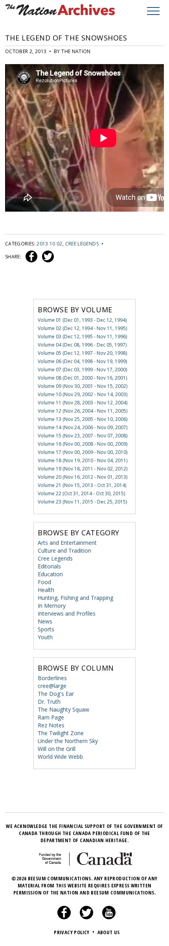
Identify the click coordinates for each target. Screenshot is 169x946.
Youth (45, 637)
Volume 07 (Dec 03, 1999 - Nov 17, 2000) (82, 369)
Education (50, 574)
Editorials (49, 566)
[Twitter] (86, 917)
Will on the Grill (56, 748)
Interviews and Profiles (67, 613)
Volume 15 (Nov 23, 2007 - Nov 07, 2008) (82, 435)
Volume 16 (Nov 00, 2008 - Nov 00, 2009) (82, 444)
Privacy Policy (74, 932)
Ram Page (51, 717)
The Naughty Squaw (63, 709)
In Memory (52, 605)
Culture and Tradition (64, 550)
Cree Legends (82, 243)
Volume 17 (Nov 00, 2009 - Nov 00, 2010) (82, 452)
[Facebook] (64, 917)
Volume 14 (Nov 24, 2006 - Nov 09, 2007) (82, 427)
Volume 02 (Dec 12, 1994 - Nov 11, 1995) (82, 328)
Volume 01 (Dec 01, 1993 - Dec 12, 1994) (82, 320)
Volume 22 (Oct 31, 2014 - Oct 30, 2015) (81, 493)
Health (46, 590)
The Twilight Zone (61, 733)
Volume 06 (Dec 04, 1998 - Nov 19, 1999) (82, 361)
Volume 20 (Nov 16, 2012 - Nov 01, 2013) (82, 477)
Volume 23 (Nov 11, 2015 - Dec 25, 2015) (82, 501)
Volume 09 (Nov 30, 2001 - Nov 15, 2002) (82, 386)
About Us (108, 932)
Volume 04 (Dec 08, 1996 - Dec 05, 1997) (82, 344)
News (45, 621)
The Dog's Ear (56, 693)
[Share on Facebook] (30, 256)
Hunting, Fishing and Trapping (75, 597)
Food (44, 582)
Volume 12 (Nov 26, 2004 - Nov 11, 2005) (82, 411)
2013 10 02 (49, 243)
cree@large (52, 686)
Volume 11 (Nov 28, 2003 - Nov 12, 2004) (82, 402)
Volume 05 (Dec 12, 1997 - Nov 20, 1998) (82, 353)
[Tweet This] (46, 256)
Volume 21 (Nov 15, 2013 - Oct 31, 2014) (82, 485)
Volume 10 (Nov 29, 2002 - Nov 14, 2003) (82, 394)
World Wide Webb (60, 756)
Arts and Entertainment (67, 542)
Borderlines (52, 678)
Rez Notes (51, 725)
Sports (46, 629)
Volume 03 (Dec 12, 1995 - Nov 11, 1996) (82, 336)
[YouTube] (108, 917)
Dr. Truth (49, 701)
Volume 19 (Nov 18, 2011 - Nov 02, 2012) (82, 468)
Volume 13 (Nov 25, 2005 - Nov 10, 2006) (82, 419)
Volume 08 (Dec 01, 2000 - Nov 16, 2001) (82, 377)
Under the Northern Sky (68, 741)
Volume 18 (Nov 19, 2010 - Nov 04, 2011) (82, 460)
